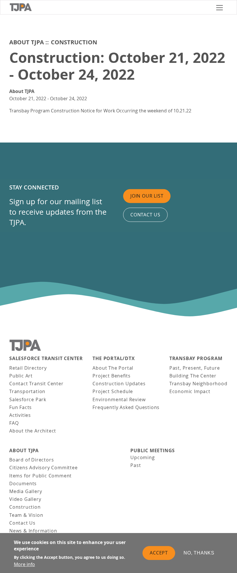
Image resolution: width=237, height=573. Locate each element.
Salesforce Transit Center (46, 358)
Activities (20, 415)
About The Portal (112, 368)
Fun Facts (20, 407)
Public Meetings (152, 450)
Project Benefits (111, 376)
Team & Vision (26, 515)
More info (24, 564)
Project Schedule (112, 391)
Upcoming (142, 457)
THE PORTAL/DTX (113, 358)
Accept (159, 553)
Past (135, 465)
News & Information (33, 531)
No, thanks (199, 552)
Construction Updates (118, 383)
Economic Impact (189, 391)
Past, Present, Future (194, 368)
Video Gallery (25, 499)
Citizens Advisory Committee (43, 467)
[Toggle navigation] (219, 7)
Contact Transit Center (36, 383)
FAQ (13, 423)
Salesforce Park (27, 399)
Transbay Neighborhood (198, 383)
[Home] (110, 7)
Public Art (21, 376)
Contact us (145, 214)
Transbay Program (196, 358)
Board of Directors (31, 460)
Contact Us (22, 523)
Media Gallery (25, 491)
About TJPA (26, 42)
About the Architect (32, 431)
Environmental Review (118, 399)
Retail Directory (28, 368)
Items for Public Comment (40, 475)
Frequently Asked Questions (126, 407)
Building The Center (192, 376)
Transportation (27, 391)
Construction (74, 42)
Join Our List (146, 196)
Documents (23, 483)
